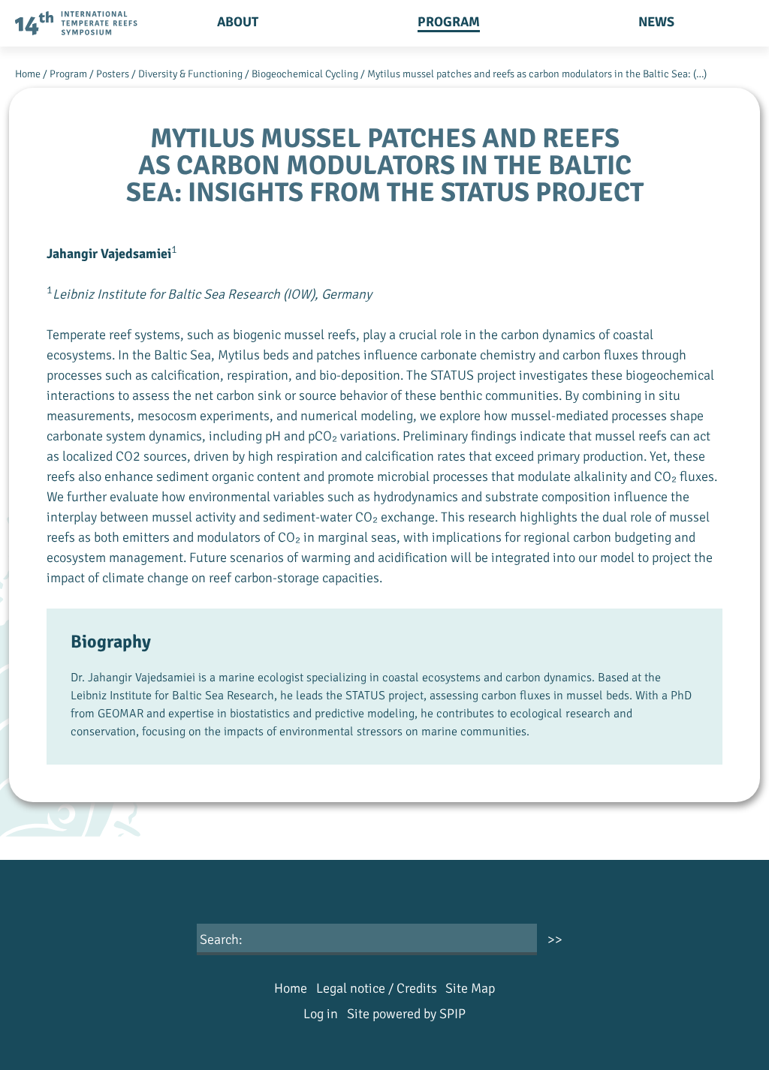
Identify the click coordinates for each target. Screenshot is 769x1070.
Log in (320, 1013)
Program (449, 22)
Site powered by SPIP (406, 1013)
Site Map (470, 988)
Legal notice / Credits (376, 988)
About (237, 22)
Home (28, 74)
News (656, 22)
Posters (112, 74)
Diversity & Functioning (190, 74)
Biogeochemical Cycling (305, 74)
